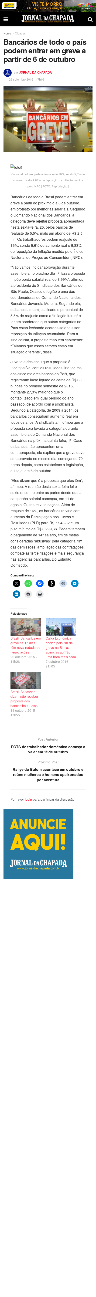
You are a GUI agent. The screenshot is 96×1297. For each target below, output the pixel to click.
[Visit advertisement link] (48, 6)
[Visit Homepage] (48, 19)
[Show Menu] (5, 19)
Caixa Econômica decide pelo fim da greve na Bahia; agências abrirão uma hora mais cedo (61, 647)
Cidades (20, 33)
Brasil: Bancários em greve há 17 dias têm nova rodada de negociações (25, 645)
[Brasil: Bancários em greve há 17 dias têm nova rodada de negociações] (25, 627)
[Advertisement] (48, 1088)
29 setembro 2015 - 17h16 (26, 79)
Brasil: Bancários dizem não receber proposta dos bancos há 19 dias (24, 698)
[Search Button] (90, 19)
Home (7, 33)
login (28, 799)
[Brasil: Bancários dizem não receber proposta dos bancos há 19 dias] (25, 681)
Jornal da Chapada (35, 72)
